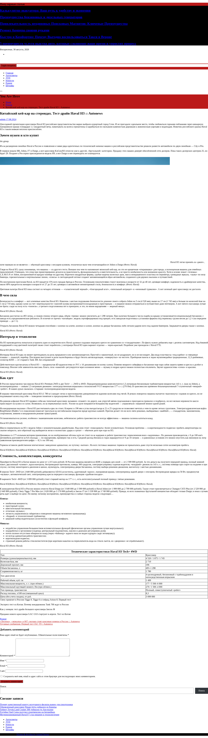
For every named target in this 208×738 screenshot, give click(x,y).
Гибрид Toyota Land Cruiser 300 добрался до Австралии (26, 709)
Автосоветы (11, 75)
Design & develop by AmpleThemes (33, 734)
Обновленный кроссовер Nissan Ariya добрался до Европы (28, 707)
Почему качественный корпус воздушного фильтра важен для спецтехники (36, 704)
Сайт (2, 671)
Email (3, 666)
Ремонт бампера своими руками (24, 30)
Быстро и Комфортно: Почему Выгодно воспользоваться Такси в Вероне (56, 37)
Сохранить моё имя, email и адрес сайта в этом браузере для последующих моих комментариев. (49, 676)
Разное (9, 83)
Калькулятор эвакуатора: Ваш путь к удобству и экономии (45, 10)
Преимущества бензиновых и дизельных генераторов (41, 17)
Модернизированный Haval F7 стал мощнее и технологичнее (29, 714)
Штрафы (10, 85)
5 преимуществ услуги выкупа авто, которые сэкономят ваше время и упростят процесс (68, 43)
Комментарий (7, 655)
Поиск (3, 686)
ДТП (8, 78)
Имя (3, 660)
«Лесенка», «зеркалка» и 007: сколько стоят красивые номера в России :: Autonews (40, 621)
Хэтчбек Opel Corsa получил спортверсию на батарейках (27, 712)
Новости (10, 80)
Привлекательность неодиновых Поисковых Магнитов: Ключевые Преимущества (64, 23)
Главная (9, 73)
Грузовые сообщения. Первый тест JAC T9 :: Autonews (26, 624)
